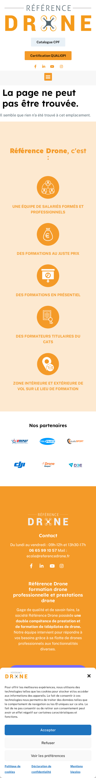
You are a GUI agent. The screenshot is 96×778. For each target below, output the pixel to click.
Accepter (48, 730)
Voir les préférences (48, 756)
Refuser (48, 743)
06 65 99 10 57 (43, 550)
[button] (89, 676)
